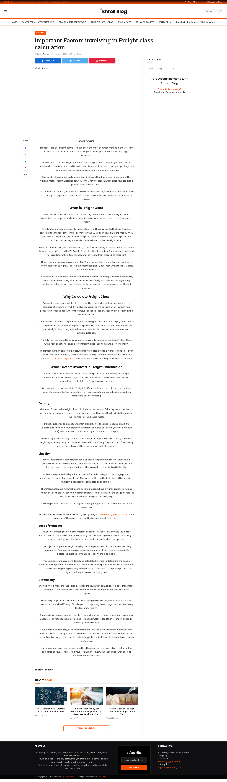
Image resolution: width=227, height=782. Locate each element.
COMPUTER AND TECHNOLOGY (38, 22)
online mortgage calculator (113, 514)
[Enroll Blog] (113, 11)
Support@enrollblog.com (170, 767)
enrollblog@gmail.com (213, 2)
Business (40, 33)
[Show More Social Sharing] (118, 60)
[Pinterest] (25, 167)
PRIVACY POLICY (145, 22)
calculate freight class (64, 358)
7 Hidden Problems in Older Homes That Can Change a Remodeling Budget (46, 2)
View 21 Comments (86, 728)
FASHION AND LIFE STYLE (72, 22)
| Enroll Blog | (102, 776)
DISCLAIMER (124, 22)
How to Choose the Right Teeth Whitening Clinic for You (122, 711)
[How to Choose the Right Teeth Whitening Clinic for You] (122, 696)
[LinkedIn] (25, 161)
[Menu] (5, 11)
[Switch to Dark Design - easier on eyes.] (185, 2)
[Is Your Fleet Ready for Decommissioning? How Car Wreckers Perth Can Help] (86, 696)
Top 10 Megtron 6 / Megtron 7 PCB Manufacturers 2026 (51, 710)
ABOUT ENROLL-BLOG (102, 22)
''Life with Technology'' (169, 89)
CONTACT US (164, 22)
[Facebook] (25, 147)
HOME (14, 22)
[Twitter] (25, 154)
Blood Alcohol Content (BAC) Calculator (196, 22)
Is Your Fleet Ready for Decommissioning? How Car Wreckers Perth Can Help (86, 711)
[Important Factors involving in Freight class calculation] (86, 101)
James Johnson (43, 54)
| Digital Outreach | (69, 776)
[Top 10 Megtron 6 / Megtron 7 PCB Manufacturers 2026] (51, 696)
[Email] (25, 174)
